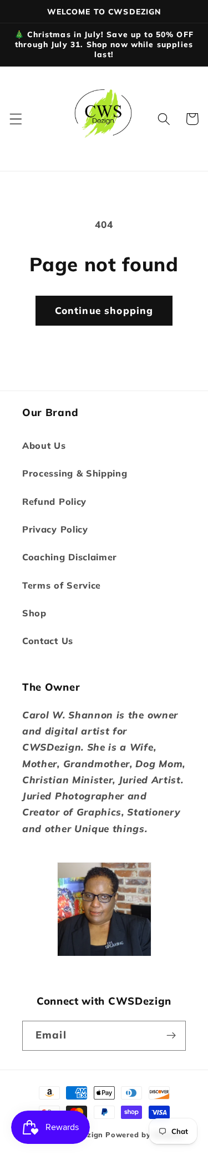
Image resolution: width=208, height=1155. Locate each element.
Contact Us (47, 640)
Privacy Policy (55, 529)
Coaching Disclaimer (69, 557)
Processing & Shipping (75, 473)
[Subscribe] (171, 1036)
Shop (34, 613)
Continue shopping (104, 310)
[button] (16, 119)
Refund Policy (54, 501)
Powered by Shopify (144, 1134)
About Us (44, 445)
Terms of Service (61, 585)
